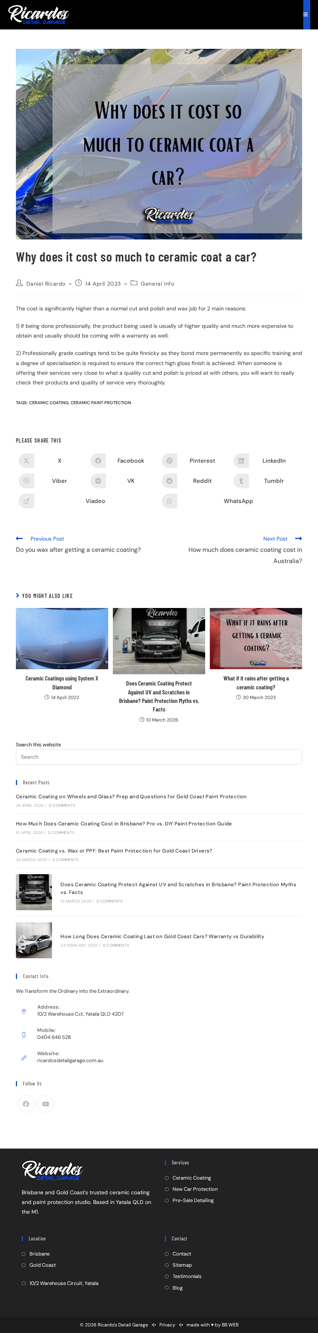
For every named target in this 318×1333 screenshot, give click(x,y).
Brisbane (39, 1253)
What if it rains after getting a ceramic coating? (256, 682)
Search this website (38, 744)
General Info (157, 283)
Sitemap (182, 1265)
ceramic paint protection (101, 402)
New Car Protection (195, 1189)
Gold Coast (42, 1265)
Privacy (167, 1325)
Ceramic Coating (192, 1178)
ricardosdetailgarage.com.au (70, 1060)
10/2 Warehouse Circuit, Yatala (64, 1283)
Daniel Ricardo (46, 283)
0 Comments (62, 805)
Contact (182, 1253)
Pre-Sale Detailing (193, 1200)
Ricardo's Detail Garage (123, 1325)
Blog (178, 1288)
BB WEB (230, 1325)
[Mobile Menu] (306, 14)
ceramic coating (48, 402)
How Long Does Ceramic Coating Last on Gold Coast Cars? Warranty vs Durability (162, 936)
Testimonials (187, 1276)
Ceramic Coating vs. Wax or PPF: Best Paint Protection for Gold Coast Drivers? (114, 850)
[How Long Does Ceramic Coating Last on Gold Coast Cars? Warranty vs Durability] (34, 940)
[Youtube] (45, 1104)
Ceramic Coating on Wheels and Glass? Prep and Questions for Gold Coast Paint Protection (131, 796)
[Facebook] (26, 1104)
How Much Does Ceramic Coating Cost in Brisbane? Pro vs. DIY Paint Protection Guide (124, 823)
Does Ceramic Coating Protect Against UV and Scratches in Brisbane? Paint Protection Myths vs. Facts (159, 696)
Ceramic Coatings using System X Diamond (62, 682)
